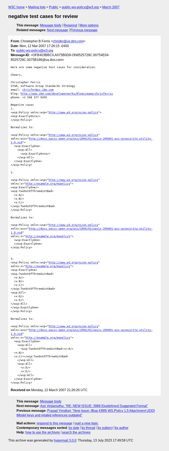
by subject (105, 428)
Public (53, 7)
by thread (88, 428)
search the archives (76, 432)
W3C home (16, 7)
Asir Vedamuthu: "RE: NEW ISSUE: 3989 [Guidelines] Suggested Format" (94, 406)
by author (121, 428)
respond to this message (54, 423)
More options (89, 25)
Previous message (83, 30)
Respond (70, 25)
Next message (57, 30)
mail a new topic (86, 423)
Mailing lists (37, 7)
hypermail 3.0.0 (65, 440)
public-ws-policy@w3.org (80, 7)
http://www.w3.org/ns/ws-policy (73, 112)
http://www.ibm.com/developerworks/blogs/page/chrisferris (67, 93)
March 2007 (111, 7)
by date (74, 428)
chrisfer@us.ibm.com (68, 41)
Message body (50, 25)
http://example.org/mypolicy (48, 183)
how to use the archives (42, 432)
